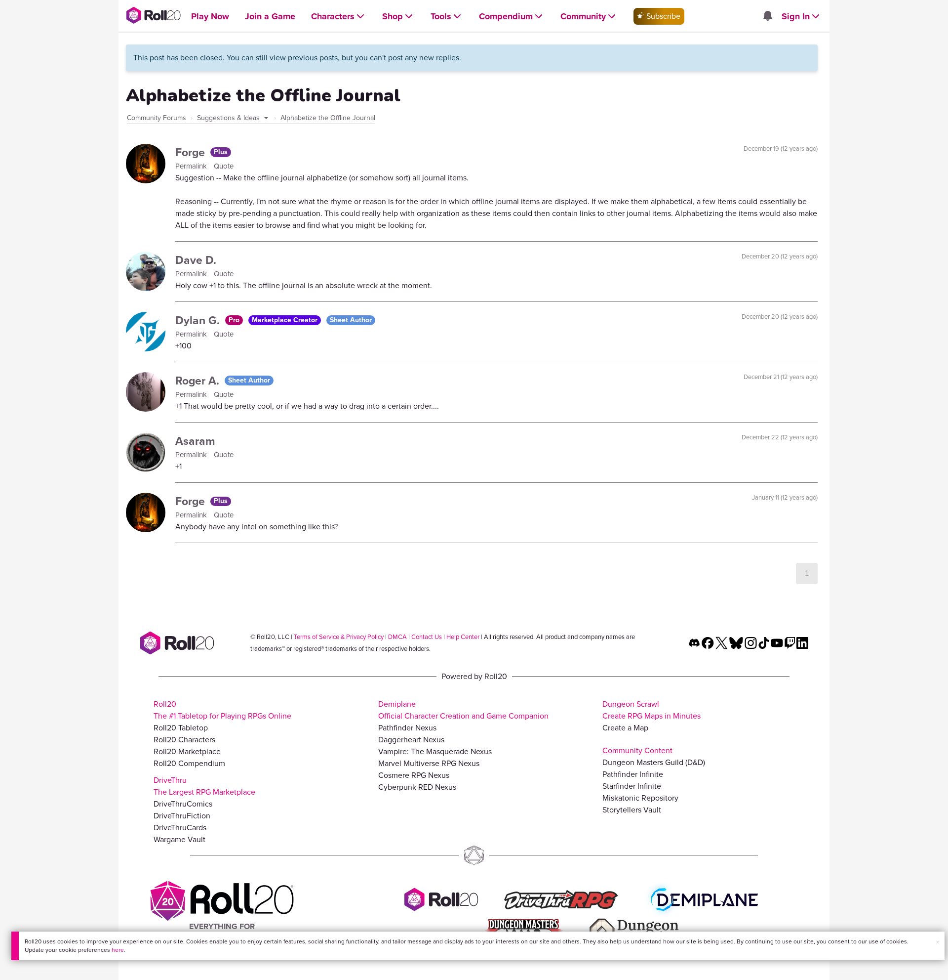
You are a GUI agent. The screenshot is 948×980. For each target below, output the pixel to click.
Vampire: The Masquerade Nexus (435, 751)
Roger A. (198, 380)
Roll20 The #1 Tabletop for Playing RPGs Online (222, 710)
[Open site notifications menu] (767, 16)
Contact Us (426, 636)
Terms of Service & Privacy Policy (339, 636)
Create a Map (625, 727)
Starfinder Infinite (631, 786)
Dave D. (195, 260)
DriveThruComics (183, 804)
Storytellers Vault (631, 809)
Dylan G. (199, 320)
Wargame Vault (179, 839)
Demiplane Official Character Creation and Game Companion (463, 710)
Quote (224, 166)
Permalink (192, 166)
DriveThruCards (180, 827)
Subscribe (662, 16)
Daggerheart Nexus (411, 739)
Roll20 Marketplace (187, 751)
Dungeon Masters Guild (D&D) (653, 762)
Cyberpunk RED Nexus (417, 787)
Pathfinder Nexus (407, 727)
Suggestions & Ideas (229, 118)
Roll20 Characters (184, 739)
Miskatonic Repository (640, 798)
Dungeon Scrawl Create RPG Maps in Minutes (651, 710)
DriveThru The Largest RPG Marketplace (204, 786)
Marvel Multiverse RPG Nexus (428, 763)
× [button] (938, 942)
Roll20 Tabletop (181, 727)
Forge (191, 152)
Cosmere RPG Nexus (413, 775)
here (118, 949)
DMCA (397, 636)
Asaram (195, 440)
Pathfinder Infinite (632, 774)
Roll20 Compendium (189, 763)
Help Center (462, 636)
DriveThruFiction (182, 815)
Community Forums (156, 118)
